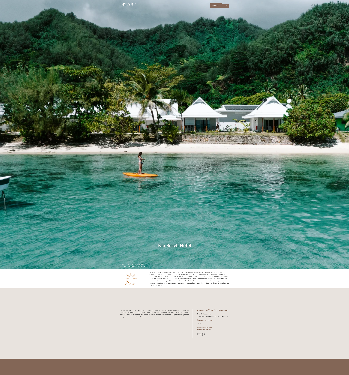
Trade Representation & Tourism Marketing (212, 316)
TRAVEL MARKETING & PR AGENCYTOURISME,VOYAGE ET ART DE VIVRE (133, 265)
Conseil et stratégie (204, 314)
